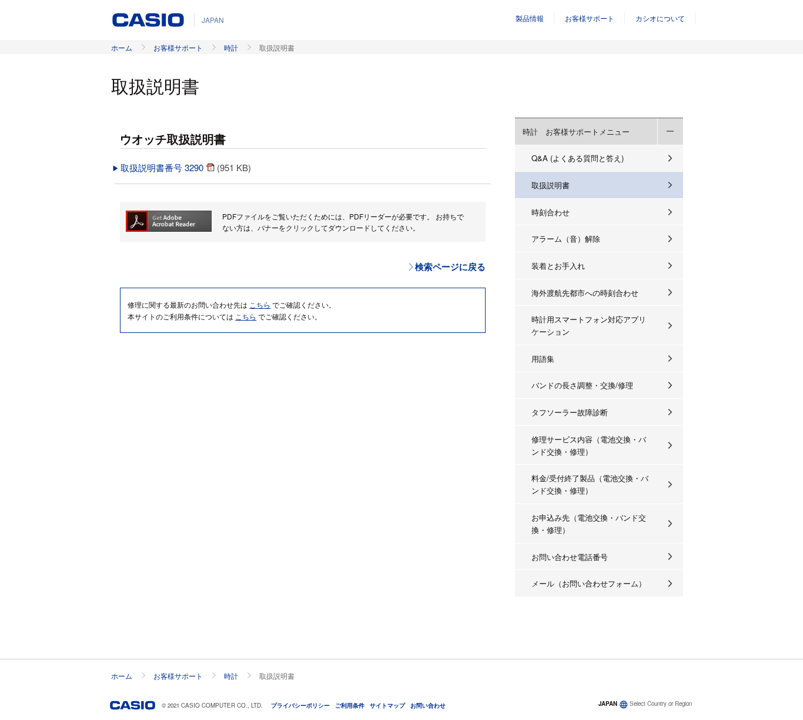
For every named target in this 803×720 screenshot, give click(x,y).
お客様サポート (589, 18)
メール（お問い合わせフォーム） (588, 583)
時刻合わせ (550, 212)
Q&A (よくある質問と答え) (577, 158)
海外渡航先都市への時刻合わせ (584, 292)
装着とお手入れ (558, 265)
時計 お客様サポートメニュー (576, 131)
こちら (259, 304)
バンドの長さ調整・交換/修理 (582, 385)
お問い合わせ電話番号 (569, 556)
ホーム (121, 47)
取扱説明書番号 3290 (163, 167)
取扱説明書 (550, 185)
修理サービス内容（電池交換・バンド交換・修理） (588, 445)
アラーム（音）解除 (565, 238)
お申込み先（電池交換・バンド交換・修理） (588, 523)
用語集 (542, 358)
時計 (231, 47)
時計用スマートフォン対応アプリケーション (588, 325)
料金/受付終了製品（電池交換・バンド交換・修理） (589, 484)
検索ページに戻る (450, 266)
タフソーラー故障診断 (569, 412)
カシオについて (660, 18)
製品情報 (530, 18)
